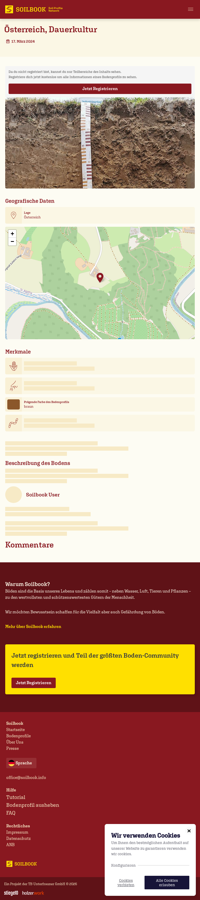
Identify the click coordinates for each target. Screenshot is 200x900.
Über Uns (14, 742)
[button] (190, 9)
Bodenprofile (18, 735)
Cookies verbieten (125, 882)
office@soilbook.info (26, 777)
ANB (10, 844)
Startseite (15, 729)
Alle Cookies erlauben (167, 882)
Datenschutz (18, 838)
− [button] (12, 241)
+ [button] (12, 233)
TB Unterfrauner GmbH (46, 884)
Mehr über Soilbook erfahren (33, 626)
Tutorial (15, 797)
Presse (12, 748)
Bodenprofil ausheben (32, 805)
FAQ (10, 813)
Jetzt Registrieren (100, 88)
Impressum (17, 832)
